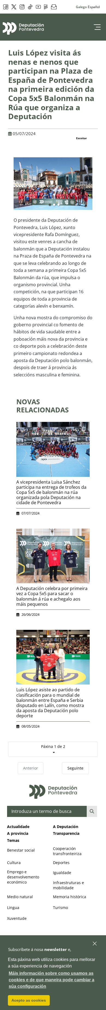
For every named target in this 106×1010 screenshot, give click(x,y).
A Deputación (65, 826)
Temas (13, 840)
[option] (53, 183)
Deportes (61, 862)
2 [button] (54, 205)
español (94, 7)
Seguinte (75, 768)
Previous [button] (9, 185)
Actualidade (18, 826)
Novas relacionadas (42, 405)
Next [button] (96, 185)
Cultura (14, 862)
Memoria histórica (69, 896)
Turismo (60, 907)
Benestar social (21, 850)
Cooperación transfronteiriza (67, 851)
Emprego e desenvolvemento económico (23, 877)
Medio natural (20, 896)
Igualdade (62, 872)
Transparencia (66, 833)
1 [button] (49, 205)
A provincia (17, 833)
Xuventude (17, 918)
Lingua (13, 907)
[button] (95, 944)
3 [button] (58, 205)
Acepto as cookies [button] (28, 1000)
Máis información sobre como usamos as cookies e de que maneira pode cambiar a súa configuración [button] (51, 980)
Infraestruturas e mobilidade (68, 885)
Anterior (30, 768)
